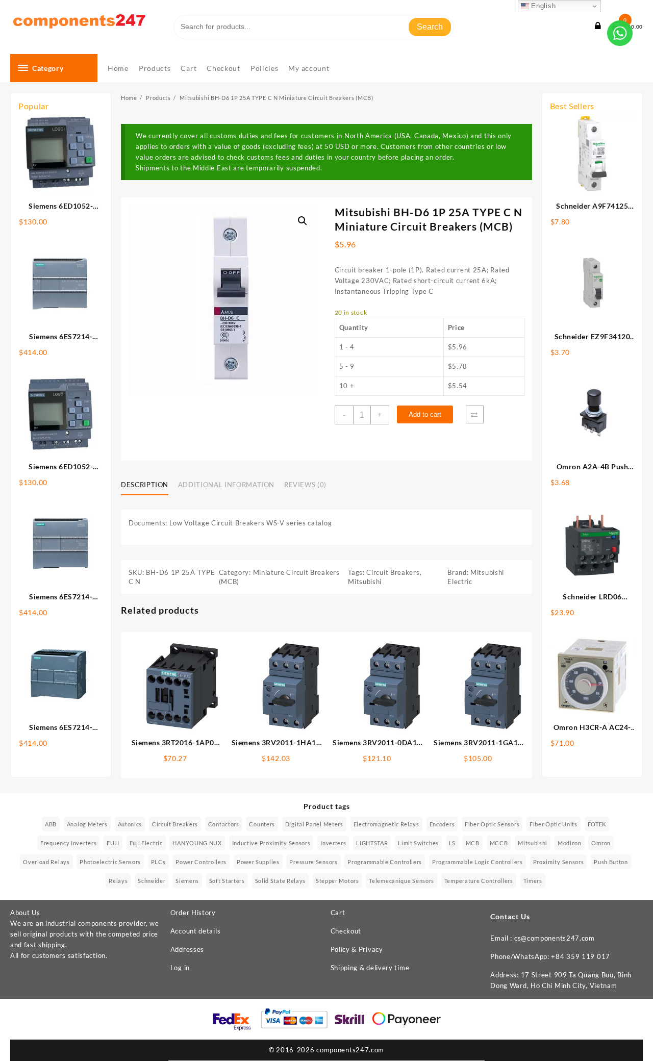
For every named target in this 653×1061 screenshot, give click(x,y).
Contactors (223, 824)
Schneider (151, 880)
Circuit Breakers (392, 572)
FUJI (113, 843)
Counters (262, 824)
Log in (180, 968)
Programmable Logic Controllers (477, 861)
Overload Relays (46, 861)
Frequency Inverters (68, 843)
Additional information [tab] (226, 485)
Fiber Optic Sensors (492, 824)
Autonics (130, 824)
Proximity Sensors (558, 861)
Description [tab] (144, 485)
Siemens (187, 880)
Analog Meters (87, 824)
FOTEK (597, 824)
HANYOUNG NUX (196, 843)
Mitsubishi (365, 581)
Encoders (442, 824)
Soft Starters (227, 880)
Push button (611, 861)
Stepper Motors (337, 880)
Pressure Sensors (313, 861)
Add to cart (425, 414)
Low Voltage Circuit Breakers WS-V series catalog (250, 523)
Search (430, 26)
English (542, 6)
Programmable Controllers (384, 861)
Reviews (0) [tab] (305, 485)
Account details (195, 931)
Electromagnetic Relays (386, 824)
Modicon (570, 843)
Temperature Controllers (478, 880)
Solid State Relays (280, 880)
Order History (193, 912)
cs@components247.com (554, 938)
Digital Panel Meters (314, 824)
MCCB (499, 843)
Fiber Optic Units (553, 824)
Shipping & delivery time (370, 968)
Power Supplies (258, 861)
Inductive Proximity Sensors (271, 843)
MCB (473, 843)
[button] (302, 221)
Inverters (333, 843)
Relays (118, 880)
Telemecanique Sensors (401, 880)
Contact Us (510, 916)
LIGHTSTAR (372, 843)
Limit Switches (418, 843)
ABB (51, 824)
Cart (338, 912)
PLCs (158, 861)
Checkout (346, 931)
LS (452, 843)
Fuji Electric (146, 843)
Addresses (187, 949)
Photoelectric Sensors (110, 861)
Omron (601, 843)
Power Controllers (201, 861)
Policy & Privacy (357, 949)
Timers (532, 880)
